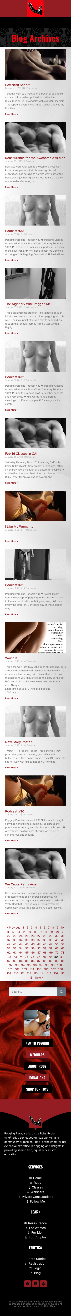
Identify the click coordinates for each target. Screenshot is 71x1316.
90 (57, 961)
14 (24, 931)
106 (46, 969)
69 (51, 952)
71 (62, 952)
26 (33, 936)
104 (31, 969)
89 (51, 961)
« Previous (13, 927)
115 (49, 973)
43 (15, 944)
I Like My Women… (19, 526)
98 (47, 965)
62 (9, 952)
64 (21, 952)
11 (8, 931)
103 (24, 969)
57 (38, 948)
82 (9, 961)
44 (21, 944)
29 (51, 936)
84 (21, 961)
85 (27, 961)
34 (21, 940)
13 (18, 931)
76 (32, 956)
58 (45, 948)
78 (44, 956)
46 (33, 944)
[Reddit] (27, 1283)
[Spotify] (43, 1283)
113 (36, 973)
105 (39, 969)
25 (27, 936)
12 (13, 931)
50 (57, 944)
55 (27, 948)
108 (60, 969)
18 (45, 931)
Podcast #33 (14, 231)
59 (51, 948)
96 (35, 965)
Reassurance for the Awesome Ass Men (35, 158)
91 (62, 961)
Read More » (11, 114)
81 (61, 956)
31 (62, 936)
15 (29, 931)
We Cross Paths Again (21, 884)
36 (33, 940)
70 (57, 952)
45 (27, 944)
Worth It (11, 658)
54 (21, 948)
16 (35, 931)
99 (53, 965)
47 (38, 944)
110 (16, 973)
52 (9, 948)
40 (57, 940)
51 (62, 944)
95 (29, 965)
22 (9, 936)
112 (29, 973)
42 (9, 944)
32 (9, 940)
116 (56, 973)
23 (15, 936)
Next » (39, 977)
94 (23, 965)
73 (15, 956)
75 (26, 956)
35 (27, 940)
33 (15, 940)
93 (17, 965)
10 (62, 927)
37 (38, 940)
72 (9, 956)
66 (33, 952)
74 (21, 956)
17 (40, 931)
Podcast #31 (14, 585)
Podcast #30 (14, 811)
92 (11, 965)
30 (57, 936)
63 (15, 952)
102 (17, 969)
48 (45, 944)
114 (42, 973)
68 (45, 952)
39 (51, 940)
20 (57, 931)
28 (45, 936)
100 (59, 965)
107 (53, 969)
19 (51, 931)
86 (33, 961)
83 (15, 961)
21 (63, 931)
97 (41, 965)
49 (51, 944)
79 (50, 956)
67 (39, 952)
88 (45, 961)
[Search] (61, 991)
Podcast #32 (14, 377)
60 (57, 948)
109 (9, 973)
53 (15, 948)
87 (38, 961)
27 (38, 936)
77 (38, 956)
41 (62, 940)
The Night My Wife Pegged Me (28, 304)
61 (62, 948)
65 (27, 952)
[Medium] (35, 1283)
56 (33, 948)
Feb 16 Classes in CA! (21, 453)
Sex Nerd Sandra (17, 85)
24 (21, 936)
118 (30, 977)
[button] (35, 22)
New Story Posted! (19, 742)
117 (62, 973)
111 (22, 973)
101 (10, 969)
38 (45, 940)
